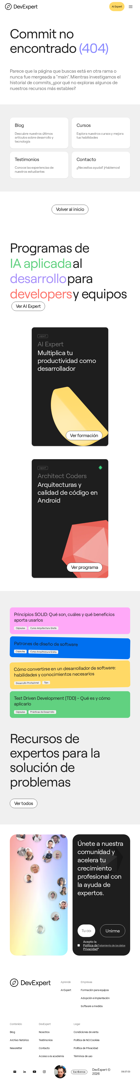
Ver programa (84, 567)
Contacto (44, 1048)
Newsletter (16, 1048)
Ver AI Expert (28, 306)
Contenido (16, 1024)
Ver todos (23, 803)
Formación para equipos (95, 990)
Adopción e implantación (95, 998)
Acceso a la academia (51, 1056)
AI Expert (117, 6)
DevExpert (44, 1024)
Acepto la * (91, 945)
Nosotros (44, 1032)
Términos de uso (83, 1056)
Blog (12, 1032)
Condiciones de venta (86, 1032)
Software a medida (91, 1006)
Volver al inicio (70, 209)
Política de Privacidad (90, 947)
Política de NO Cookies (87, 1040)
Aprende (66, 982)
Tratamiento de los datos (111, 945)
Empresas (86, 982)
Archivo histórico (19, 1040)
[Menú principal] (130, 6)
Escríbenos (79, 1072)
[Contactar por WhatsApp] (60, 1071)
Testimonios (46, 1040)
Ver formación (84, 435)
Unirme (113, 930)
